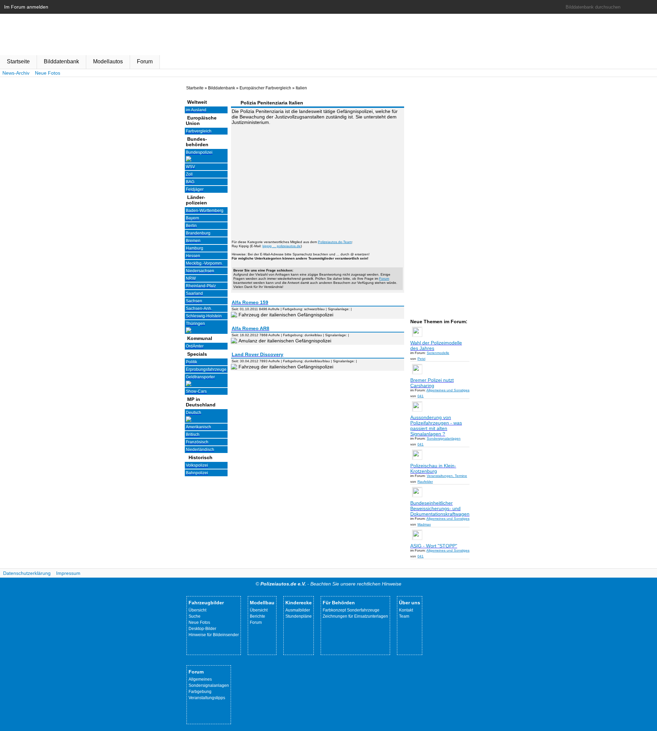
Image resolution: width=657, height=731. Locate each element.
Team (404, 616)
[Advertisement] (317, 178)
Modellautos (108, 61)
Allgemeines (200, 679)
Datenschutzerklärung (27, 573)
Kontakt (406, 610)
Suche (195, 616)
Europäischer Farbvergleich (265, 88)
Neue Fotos (47, 73)
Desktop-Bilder (202, 628)
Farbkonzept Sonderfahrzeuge (351, 610)
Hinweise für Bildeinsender (214, 634)
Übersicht (197, 610)
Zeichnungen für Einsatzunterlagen (355, 616)
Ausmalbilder (297, 610)
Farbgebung (200, 691)
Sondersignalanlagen (209, 685)
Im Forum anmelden (26, 7)
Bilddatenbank (61, 61)
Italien (301, 88)
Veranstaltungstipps (207, 697)
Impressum (68, 573)
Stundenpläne (298, 616)
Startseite (18, 61)
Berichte (257, 616)
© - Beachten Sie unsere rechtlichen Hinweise (328, 584)
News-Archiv (15, 73)
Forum (145, 61)
